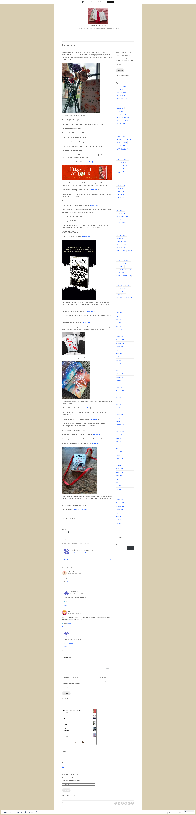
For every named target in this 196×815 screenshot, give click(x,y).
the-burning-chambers (123, 260)
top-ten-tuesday (122, 288)
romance (119, 244)
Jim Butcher (66, 736)
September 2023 (120, 431)
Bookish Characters (80, 509)
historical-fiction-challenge (122, 172)
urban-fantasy (121, 294)
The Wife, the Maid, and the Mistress (72, 710)
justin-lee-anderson (123, 200)
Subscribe (120, 70)
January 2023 (119, 458)
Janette (69, 611)
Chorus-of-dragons (123, 117)
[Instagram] (63, 767)
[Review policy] (129, 803)
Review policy (123, 35)
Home (70, 35)
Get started (110, 1)
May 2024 (118, 404)
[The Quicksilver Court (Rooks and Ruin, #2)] (94, 731)
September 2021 (120, 513)
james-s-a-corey (122, 179)
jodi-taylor (120, 188)
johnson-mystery (122, 197)
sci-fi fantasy (121, 247)
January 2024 (119, 418)
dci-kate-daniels (121, 123)
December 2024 (120, 380)
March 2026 (119, 329)
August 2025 (119, 353)
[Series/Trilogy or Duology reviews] (119, 803)
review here (94, 190)
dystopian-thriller (122, 133)
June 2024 (118, 401)
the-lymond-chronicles (124, 269)
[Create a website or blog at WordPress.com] (62, 802)
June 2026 (118, 319)
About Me (100, 35)
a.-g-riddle (120, 89)
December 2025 (120, 339)
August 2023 (119, 434)
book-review (120, 105)
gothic (119, 156)
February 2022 (119, 496)
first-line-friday (122, 153)
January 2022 (119, 499)
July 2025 (118, 356)
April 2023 (118, 448)
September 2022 (120, 472)
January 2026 (119, 336)
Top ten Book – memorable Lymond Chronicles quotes (79, 514)
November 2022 (120, 465)
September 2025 (120, 350)
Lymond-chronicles (122, 216)
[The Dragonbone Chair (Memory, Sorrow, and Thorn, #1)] (94, 725)
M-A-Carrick (120, 219)
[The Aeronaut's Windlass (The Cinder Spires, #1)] (94, 737)
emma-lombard (121, 136)
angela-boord (121, 95)
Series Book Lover (98, 25)
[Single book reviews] (125, 803)
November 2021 (120, 506)
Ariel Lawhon (66, 712)
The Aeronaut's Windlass (69, 734)
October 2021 (119, 509)
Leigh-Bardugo (121, 213)
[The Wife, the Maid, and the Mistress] (94, 713)
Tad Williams (66, 724)
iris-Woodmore (121, 175)
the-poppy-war (121, 272)
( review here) (88, 162)
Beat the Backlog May (66, 560)
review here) (86, 236)
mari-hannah (120, 225)
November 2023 (120, 424)
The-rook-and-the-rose (124, 275)
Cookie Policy (30, 812)
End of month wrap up (82, 543)
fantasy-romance (122, 142)
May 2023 (118, 445)
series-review (121, 254)
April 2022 (118, 489)
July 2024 (118, 397)
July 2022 (118, 479)
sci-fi (125, 244)
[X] (63, 755)
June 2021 (118, 523)
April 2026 (118, 326)
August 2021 (119, 516)
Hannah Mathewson (122, 159)
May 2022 (118, 485)
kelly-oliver (120, 210)
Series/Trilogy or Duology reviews (85, 35)
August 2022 (119, 475)
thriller (119, 285)
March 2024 (119, 411)
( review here (85, 322)
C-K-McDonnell (121, 111)
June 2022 (118, 482)
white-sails (120, 297)
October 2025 (119, 346)
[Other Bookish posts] (132, 803)
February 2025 (119, 373)
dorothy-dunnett (122, 126)
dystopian (120, 130)
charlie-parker (121, 114)
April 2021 (118, 530)
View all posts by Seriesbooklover (79, 552)
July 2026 (118, 316)
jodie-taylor (120, 191)
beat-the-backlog (122, 98)
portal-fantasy (121, 241)
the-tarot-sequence (123, 282)
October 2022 (119, 468)
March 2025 (119, 370)
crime (127, 120)
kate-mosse (120, 204)
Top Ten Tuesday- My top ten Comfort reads (103, 560)
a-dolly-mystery (122, 86)
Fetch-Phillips (121, 145)
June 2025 (118, 360)
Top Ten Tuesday (121, 291)
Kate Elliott (66, 718)
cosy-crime (120, 120)
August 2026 (119, 312)
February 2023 (119, 455)
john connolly (121, 194)
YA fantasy (128, 297)
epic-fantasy (120, 139)
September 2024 (120, 390)
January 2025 (119, 377)
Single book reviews (110, 35)
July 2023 (118, 438)
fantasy (128, 139)
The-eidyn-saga (121, 263)
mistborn (119, 232)
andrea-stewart (121, 92)
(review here (97, 434)
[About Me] (122, 803)
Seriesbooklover (76, 48)
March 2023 (119, 451)
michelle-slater (121, 229)
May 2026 (118, 322)
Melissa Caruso (66, 730)
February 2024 (119, 414)
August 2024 (119, 394)
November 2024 (120, 384)
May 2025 (118, 363)
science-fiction (121, 250)
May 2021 (118, 526)
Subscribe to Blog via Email (124, 52)
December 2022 (120, 462)
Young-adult (120, 300)
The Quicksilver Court (68, 728)
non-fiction (120, 238)
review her (93, 205)
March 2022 (119, 492)
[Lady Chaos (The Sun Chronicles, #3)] (94, 719)
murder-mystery (122, 235)
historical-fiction (122, 168)
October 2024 (119, 387)
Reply (63, 585)
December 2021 (120, 502)
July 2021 (118, 519)
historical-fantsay (122, 165)
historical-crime (122, 162)
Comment (107, 668)
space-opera (120, 257)
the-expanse (120, 266)
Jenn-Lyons (120, 182)
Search (118, 544)
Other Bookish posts (98, 38)
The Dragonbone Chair (68, 722)
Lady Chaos (66, 716)
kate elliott (120, 207)
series (130, 250)
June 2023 (118, 441)
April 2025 (118, 367)
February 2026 (119, 333)
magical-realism (121, 222)
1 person (69, 581)
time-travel (127, 285)
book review (72, 543)
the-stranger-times (123, 279)
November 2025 (120, 343)
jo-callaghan (121, 185)
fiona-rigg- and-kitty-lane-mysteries (123, 149)
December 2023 (120, 421)
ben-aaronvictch (122, 101)
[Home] (115, 803)
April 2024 (118, 407)
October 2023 (119, 428)
